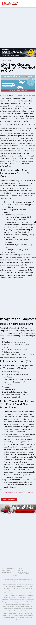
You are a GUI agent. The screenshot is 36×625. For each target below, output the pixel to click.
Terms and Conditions (8, 568)
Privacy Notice (6, 570)
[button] (30, 3)
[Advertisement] (18, 26)
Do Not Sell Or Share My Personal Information (24, 573)
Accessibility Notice (7, 572)
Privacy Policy (21, 568)
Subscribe (20, 570)
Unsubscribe (13, 575)
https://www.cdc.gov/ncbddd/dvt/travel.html (18, 492)
